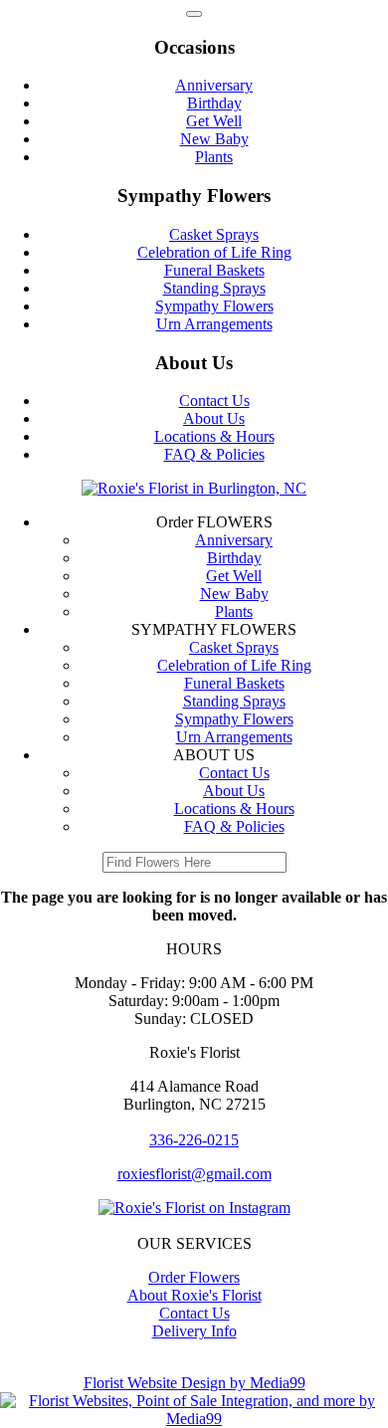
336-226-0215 (194, 1139)
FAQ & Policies (214, 454)
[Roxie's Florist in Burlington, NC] (194, 488)
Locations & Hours (214, 436)
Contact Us (214, 400)
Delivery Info (194, 1331)
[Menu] (194, 14)
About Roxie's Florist (194, 1295)
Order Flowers (194, 1277)
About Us (214, 418)
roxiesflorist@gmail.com (194, 1173)
